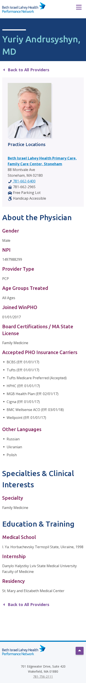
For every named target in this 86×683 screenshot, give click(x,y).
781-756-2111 (43, 676)
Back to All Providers (28, 69)
